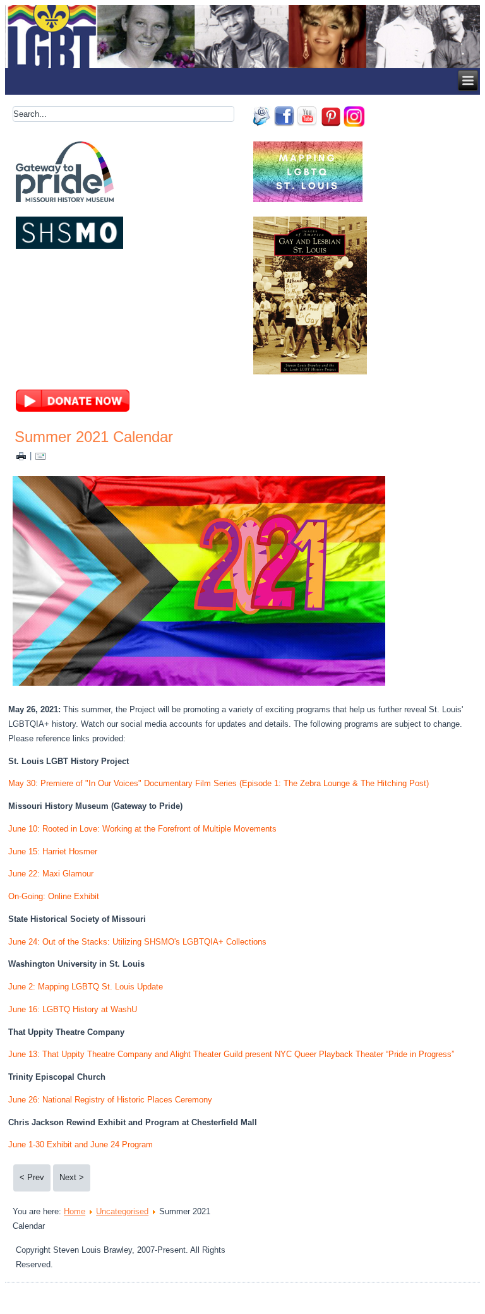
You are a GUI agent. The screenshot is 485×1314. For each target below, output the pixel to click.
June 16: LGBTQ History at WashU (72, 1009)
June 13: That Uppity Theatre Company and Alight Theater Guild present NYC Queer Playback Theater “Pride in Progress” (231, 1054)
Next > (71, 1177)
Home (74, 1211)
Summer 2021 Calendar (94, 436)
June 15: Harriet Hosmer (52, 851)
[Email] (40, 455)
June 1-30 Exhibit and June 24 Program (80, 1144)
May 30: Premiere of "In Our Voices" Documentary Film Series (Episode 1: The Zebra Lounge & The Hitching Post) (218, 783)
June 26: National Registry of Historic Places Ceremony (110, 1099)
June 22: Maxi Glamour (50, 873)
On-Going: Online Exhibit (53, 896)
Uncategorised (122, 1211)
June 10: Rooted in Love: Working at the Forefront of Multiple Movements (142, 828)
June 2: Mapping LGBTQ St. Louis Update (85, 986)
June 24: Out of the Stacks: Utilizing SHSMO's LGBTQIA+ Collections (137, 942)
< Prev (32, 1177)
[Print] (21, 455)
